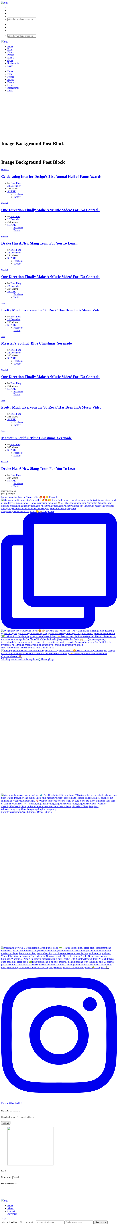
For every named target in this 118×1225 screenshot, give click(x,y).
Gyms (10, 60)
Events (10, 57)
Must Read (5, 170)
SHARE (11, 191)
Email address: (8, 1117)
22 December (13, 185)
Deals (10, 66)
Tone (3, 303)
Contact (11, 1211)
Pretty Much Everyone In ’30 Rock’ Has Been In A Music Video (51, 310)
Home (10, 46)
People (10, 55)
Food (9, 49)
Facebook (18, 194)
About (10, 1208)
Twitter (17, 197)
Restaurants (13, 63)
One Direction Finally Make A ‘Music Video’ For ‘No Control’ (50, 210)
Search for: (6, 1177)
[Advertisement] (59, 116)
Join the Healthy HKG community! (18, 1222)
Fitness (10, 52)
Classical (4, 203)
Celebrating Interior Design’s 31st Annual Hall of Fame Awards (51, 176)
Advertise (12, 1214)
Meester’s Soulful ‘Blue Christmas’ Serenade (36, 343)
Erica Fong (15, 183)
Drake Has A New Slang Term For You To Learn (39, 243)
